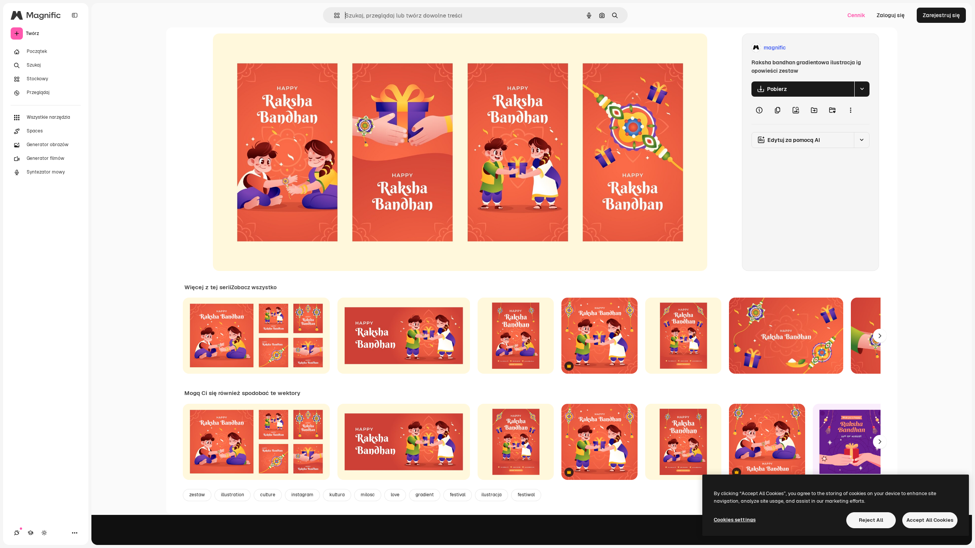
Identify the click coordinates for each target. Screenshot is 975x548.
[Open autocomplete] (333, 15)
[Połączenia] (17, 533)
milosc (368, 495)
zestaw (197, 495)
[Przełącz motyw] (44, 533)
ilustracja (491, 495)
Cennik (856, 15)
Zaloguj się (891, 15)
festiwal (526, 495)
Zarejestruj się (941, 15)
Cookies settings (735, 519)
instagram (302, 495)
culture (267, 495)
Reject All (871, 520)
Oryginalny (265, 47)
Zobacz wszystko (254, 287)
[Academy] (30, 533)
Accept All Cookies (929, 520)
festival (457, 495)
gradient (425, 495)
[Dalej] (880, 336)
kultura (337, 495)
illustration (232, 495)
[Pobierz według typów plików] (862, 89)
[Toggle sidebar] (75, 15)
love (395, 495)
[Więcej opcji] (850, 110)
